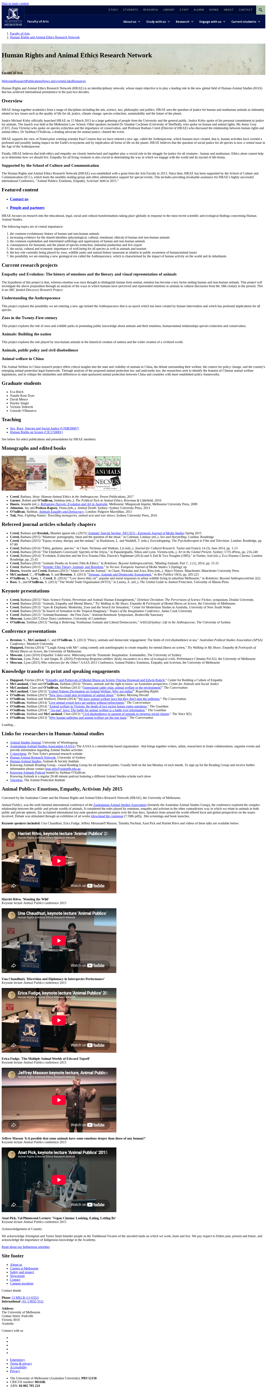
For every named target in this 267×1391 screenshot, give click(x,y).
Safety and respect (22, 1272)
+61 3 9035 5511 (32, 1301)
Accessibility (18, 1367)
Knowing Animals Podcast (27, 772)
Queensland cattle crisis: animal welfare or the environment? (122, 687)
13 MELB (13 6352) (25, 1297)
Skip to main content (15, 3)
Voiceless (16, 780)
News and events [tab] (53, 81)
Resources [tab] (79, 81)
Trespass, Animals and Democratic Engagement (119, 574)
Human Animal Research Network (33, 757)
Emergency (17, 1360)
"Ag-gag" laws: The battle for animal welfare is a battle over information (97, 710)
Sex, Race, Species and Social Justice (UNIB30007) (44, 428)
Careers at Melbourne (24, 1268)
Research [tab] (20, 81)
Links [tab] (68, 81)
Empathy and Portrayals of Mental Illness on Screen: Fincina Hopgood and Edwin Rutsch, (105, 680)
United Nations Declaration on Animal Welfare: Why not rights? (91, 691)
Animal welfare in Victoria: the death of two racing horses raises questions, (98, 706)
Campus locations (21, 1283)
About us (16, 1264)
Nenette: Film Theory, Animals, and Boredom (73, 567)
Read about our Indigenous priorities (26, 1247)
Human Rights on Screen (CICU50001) (36, 432)
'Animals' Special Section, (135, 533)
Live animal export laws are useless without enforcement (86, 702)
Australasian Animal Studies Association (119, 805)
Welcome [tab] (8, 81)
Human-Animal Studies (25, 761)
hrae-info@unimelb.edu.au (63, 769)
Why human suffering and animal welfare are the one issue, (88, 717)
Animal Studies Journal (25, 742)
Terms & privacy (21, 1363)
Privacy (15, 1371)
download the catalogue (107, 816)
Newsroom (17, 1276)
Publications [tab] (34, 81)
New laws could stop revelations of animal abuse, (81, 695)
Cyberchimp (18, 754)
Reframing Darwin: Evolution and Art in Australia (74, 504)
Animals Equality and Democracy (61, 511)
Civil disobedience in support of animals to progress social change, (126, 714)
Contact (15, 1279)
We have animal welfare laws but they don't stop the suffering (118, 699)
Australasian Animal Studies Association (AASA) (43, 746)
